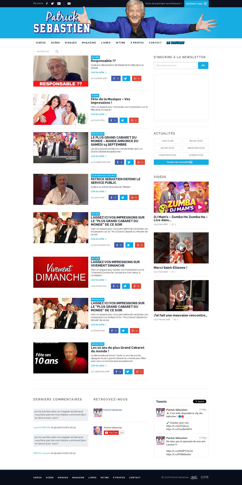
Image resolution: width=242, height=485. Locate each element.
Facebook (47, 3)
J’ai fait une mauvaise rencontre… (180, 315)
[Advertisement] (181, 97)
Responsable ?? (103, 61)
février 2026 (196, 140)
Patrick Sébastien (176, 409)
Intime (120, 43)
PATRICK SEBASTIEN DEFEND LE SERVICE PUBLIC (115, 180)
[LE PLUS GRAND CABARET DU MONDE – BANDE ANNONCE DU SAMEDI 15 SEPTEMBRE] (60, 161)
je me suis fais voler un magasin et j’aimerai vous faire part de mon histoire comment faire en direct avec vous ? (60, 414)
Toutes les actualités (179, 162)
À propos (137, 43)
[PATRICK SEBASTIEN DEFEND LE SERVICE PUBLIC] (60, 203)
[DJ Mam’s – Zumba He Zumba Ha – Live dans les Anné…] (181, 197)
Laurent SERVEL (42, 427)
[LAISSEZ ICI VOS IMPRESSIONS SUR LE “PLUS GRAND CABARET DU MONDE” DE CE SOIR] (60, 241)
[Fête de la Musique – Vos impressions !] (60, 123)
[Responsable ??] (60, 85)
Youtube (59, 3)
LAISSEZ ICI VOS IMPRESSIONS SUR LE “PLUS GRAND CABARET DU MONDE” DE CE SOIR (118, 221)
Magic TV (194, 477)
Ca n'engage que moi (104, 176)
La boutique (175, 42)
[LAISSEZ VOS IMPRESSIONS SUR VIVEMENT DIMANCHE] (60, 286)
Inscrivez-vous (194, 3)
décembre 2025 (196, 148)
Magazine (89, 43)
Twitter (53, 3)
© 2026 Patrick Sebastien (175, 477)
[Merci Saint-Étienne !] (181, 247)
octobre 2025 (196, 155)
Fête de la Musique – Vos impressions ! (110, 100)
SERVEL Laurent (42, 453)
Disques (71, 43)
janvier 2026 (167, 148)
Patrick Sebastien (121, 20)
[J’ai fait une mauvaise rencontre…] (181, 295)
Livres (106, 43)
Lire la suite (97, 72)
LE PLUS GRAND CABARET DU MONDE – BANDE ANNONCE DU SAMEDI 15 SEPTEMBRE (114, 141)
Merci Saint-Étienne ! (170, 267)
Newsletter (69, 3)
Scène (55, 43)
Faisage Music (205, 477)
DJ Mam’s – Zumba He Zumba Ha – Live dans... (181, 218)
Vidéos (41, 43)
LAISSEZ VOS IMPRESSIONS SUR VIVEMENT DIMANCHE (115, 263)
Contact (155, 43)
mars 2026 (167, 140)
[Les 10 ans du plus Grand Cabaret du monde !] (60, 371)
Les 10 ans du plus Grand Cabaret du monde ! (117, 349)
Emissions (98, 134)
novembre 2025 (167, 155)
